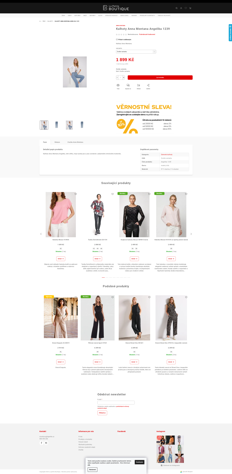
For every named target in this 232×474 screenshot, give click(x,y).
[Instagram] (46, 443)
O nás (80, 436)
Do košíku (161, 77)
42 (61, 248)
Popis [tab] (45, 142)
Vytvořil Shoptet (188, 471)
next (191, 233)
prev (40, 233)
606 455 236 (43, 439)
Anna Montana (120, 25)
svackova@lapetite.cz (46, 436)
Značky (80, 450)
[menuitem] (63, 15)
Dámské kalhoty (166, 154)
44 (97, 248)
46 (101, 248)
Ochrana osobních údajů (86, 447)
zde (89, 465)
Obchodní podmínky (85, 444)
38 (136, 248)
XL (61, 352)
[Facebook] (41, 443)
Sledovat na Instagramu (171, 465)
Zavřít (126, 106)
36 (132, 248)
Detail (60, 258)
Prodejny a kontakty (85, 439)
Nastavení (92, 469)
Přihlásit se (102, 413)
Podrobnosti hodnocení (147, 34)
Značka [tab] (75, 142)
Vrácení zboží (83, 442)
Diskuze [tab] (57, 142)
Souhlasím (139, 462)
